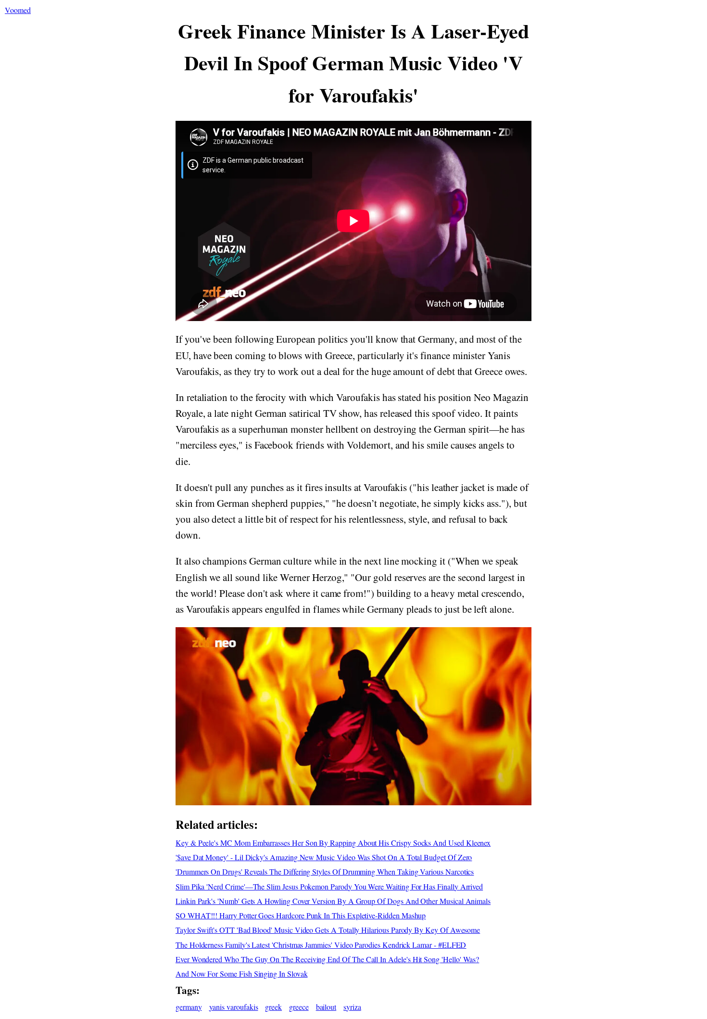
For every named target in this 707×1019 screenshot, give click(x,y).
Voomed (18, 10)
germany (189, 1007)
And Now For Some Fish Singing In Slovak (242, 973)
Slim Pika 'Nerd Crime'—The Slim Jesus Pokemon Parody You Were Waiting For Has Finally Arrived (329, 886)
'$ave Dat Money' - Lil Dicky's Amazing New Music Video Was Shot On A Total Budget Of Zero (324, 857)
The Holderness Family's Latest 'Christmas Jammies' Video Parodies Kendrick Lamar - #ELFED (321, 945)
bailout (326, 1007)
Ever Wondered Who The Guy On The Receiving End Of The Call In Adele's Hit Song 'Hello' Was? (327, 959)
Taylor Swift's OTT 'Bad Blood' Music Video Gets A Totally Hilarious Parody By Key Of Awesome (328, 930)
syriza (352, 1007)
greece (299, 1007)
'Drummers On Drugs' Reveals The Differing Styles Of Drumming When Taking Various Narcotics (325, 871)
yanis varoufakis (233, 1007)
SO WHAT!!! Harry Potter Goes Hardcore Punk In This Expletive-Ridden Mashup (301, 915)
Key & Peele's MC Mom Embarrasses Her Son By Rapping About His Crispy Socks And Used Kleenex (333, 843)
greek (273, 1007)
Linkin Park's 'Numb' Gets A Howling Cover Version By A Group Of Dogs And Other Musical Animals (333, 901)
